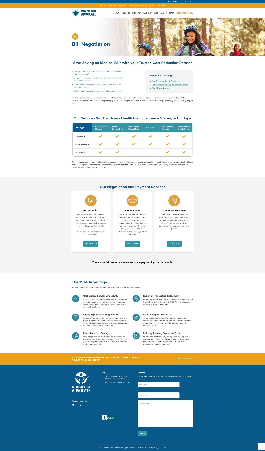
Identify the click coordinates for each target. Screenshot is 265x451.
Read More (161, 5)
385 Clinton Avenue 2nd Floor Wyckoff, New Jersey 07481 (116, 377)
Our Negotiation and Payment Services (170, 84)
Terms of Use (142, 447)
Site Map (163, 447)
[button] (109, 404)
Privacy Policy (153, 447)
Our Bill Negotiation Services (165, 81)
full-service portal (126, 164)
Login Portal (175, 1)
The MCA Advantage (161, 88)
